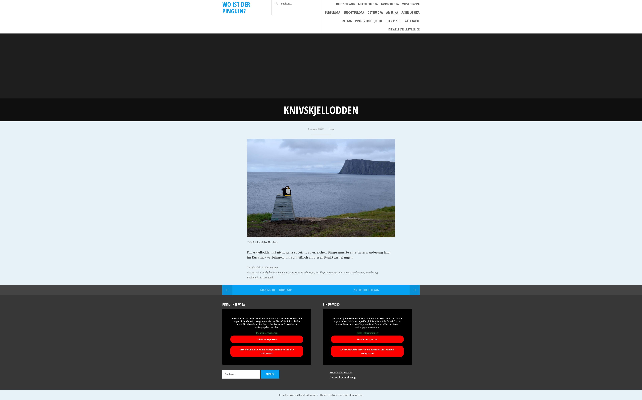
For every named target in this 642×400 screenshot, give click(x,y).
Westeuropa (411, 4)
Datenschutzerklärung (343, 377)
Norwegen (331, 272)
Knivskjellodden (268, 272)
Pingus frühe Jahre (368, 21)
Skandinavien (357, 272)
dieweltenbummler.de (404, 29)
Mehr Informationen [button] (267, 332)
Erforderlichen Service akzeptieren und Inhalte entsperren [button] (267, 351)
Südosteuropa (354, 12)
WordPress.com (353, 395)
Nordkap (320, 272)
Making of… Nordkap (276, 290)
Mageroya (294, 272)
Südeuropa (332, 12)
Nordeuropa (390, 4)
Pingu (332, 129)
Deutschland (345, 4)
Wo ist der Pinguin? (236, 7)
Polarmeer (343, 272)
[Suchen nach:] (294, 3)
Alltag (347, 21)
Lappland (283, 272)
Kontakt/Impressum (341, 372)
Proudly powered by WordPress (297, 395)
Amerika (392, 12)
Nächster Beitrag (366, 290)
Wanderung (371, 272)
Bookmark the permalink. (260, 277)
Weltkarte (412, 21)
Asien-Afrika (410, 12)
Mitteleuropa (368, 4)
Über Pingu (393, 21)
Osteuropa (375, 12)
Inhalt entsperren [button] (267, 339)
